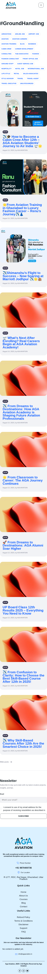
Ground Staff (7, 64)
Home (23, 892)
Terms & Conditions (23, 921)
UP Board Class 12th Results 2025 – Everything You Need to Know (23, 610)
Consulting (6, 54)
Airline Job (20, 34)
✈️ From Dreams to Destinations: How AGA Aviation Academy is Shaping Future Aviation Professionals (21, 412)
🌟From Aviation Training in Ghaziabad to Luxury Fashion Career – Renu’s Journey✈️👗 (22, 209)
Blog (22, 44)
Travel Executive (8, 83)
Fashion (35, 54)
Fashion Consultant (10, 59)
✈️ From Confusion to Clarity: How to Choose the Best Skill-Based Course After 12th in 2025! (23, 676)
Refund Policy (23, 917)
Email (2, 794)
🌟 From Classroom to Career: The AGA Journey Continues (23, 480)
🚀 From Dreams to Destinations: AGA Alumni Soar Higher (23, 545)
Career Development (24, 49)
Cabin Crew (6, 49)
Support (23, 928)
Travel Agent (33, 78)
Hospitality (6, 69)
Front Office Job (30, 59)
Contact (23, 906)
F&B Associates (21, 54)
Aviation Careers (19, 39)
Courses (24, 899)
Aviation (5, 39)
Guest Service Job (25, 64)
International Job (36, 69)
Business (32, 44)
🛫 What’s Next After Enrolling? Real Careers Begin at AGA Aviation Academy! (21, 342)
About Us (23, 895)
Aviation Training (8, 44)
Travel (20, 78)
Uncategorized (26, 83)
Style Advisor (7, 78)
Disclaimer (23, 924)
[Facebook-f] (19, 970)
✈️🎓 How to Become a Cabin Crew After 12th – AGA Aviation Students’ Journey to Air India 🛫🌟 (22, 141)
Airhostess (6, 34)
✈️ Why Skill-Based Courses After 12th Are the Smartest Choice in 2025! (23, 743)
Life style (5, 73)
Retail (16, 73)
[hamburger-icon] (41, 5)
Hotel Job (19, 69)
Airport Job (33, 34)
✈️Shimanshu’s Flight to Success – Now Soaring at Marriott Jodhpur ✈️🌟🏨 (23, 276)
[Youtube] (27, 970)
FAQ (23, 932)
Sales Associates (30, 73)
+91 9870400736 (23, 868)
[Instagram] (23, 970)
